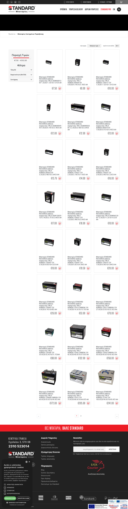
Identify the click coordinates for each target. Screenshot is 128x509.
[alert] (17, 483)
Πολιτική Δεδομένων (105, 454)
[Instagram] (20, 2)
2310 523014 (70, 2)
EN (114, 9)
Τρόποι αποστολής (48, 459)
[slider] (12, 58)
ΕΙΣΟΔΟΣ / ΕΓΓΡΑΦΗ (106, 2)
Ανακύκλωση (46, 442)
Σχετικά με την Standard (50, 484)
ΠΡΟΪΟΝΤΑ (63, 9)
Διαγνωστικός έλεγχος (49, 447)
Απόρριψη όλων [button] (23, 498)
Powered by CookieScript (17, 505)
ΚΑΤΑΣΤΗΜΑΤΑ (87, 2)
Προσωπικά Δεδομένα (49, 481)
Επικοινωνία (45, 475)
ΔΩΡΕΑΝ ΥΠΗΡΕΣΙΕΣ (92, 9)
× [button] (29, 462)
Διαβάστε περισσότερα (19, 480)
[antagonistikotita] (108, 506)
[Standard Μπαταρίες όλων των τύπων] (21, 455)
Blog (42, 470)
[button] (17, 503)
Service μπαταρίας (47, 445)
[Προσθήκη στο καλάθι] (60, 88)
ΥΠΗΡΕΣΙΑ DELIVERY (76, 9)
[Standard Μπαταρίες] (21, 9)
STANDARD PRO (106, 9)
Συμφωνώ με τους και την (94, 454)
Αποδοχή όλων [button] (10, 498)
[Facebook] (8, 2)
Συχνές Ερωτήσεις (48, 473)
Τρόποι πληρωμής (48, 456)
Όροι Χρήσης (45, 478)
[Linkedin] (12, 2)
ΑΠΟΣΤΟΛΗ (112, 449)
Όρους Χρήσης (90, 454)
